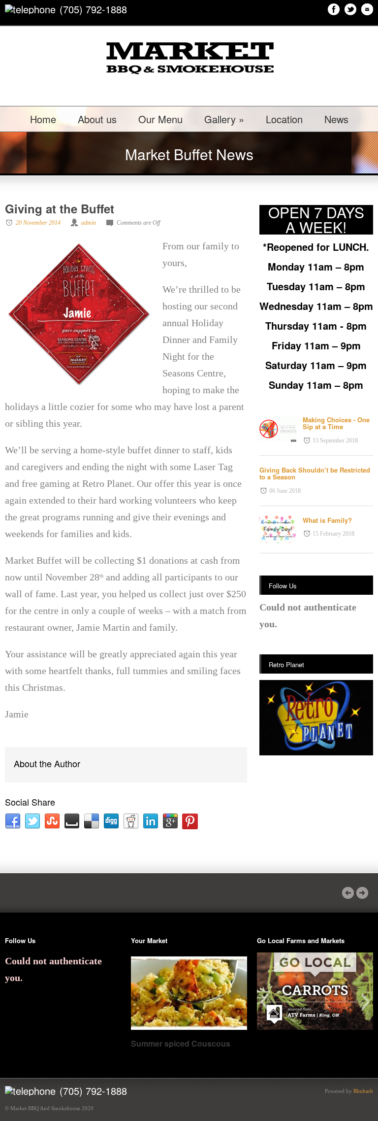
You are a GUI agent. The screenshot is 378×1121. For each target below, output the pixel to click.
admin (88, 222)
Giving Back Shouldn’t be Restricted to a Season (314, 473)
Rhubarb (363, 1091)
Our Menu (160, 119)
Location (284, 119)
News (336, 119)
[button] (264, 1002)
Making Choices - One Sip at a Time (336, 423)
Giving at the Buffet (59, 208)
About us (97, 119)
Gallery (224, 119)
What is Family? (327, 520)
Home (43, 119)
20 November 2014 (38, 222)
